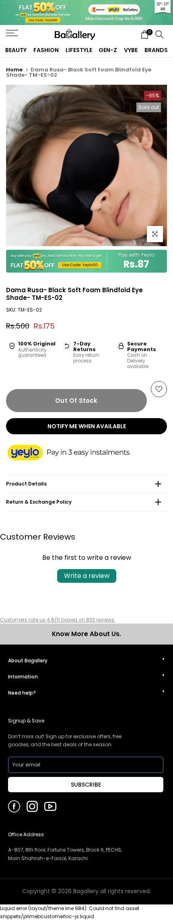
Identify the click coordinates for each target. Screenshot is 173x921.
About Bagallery (27, 660)
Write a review (86, 575)
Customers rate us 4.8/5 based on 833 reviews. (57, 619)
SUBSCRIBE (86, 785)
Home (14, 69)
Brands (156, 50)
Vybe (131, 50)
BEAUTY (16, 50)
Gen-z (108, 50)
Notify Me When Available (86, 426)
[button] (76, 453)
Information (23, 676)
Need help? (22, 692)
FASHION (46, 50)
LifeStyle (79, 50)
